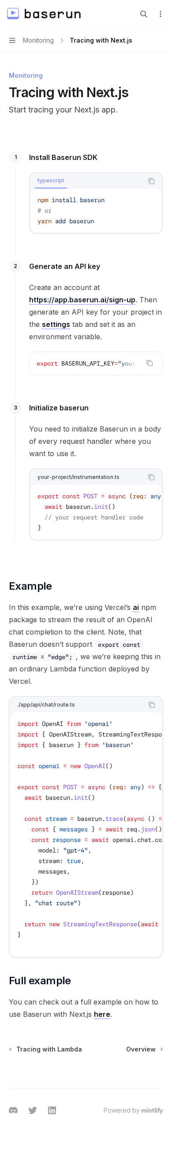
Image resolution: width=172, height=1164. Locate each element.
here (102, 1014)
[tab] (51, 180)
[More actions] (160, 14)
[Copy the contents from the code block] (151, 181)
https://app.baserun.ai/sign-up (82, 299)
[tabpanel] (95, 210)
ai (136, 607)
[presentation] (96, 363)
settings (56, 324)
